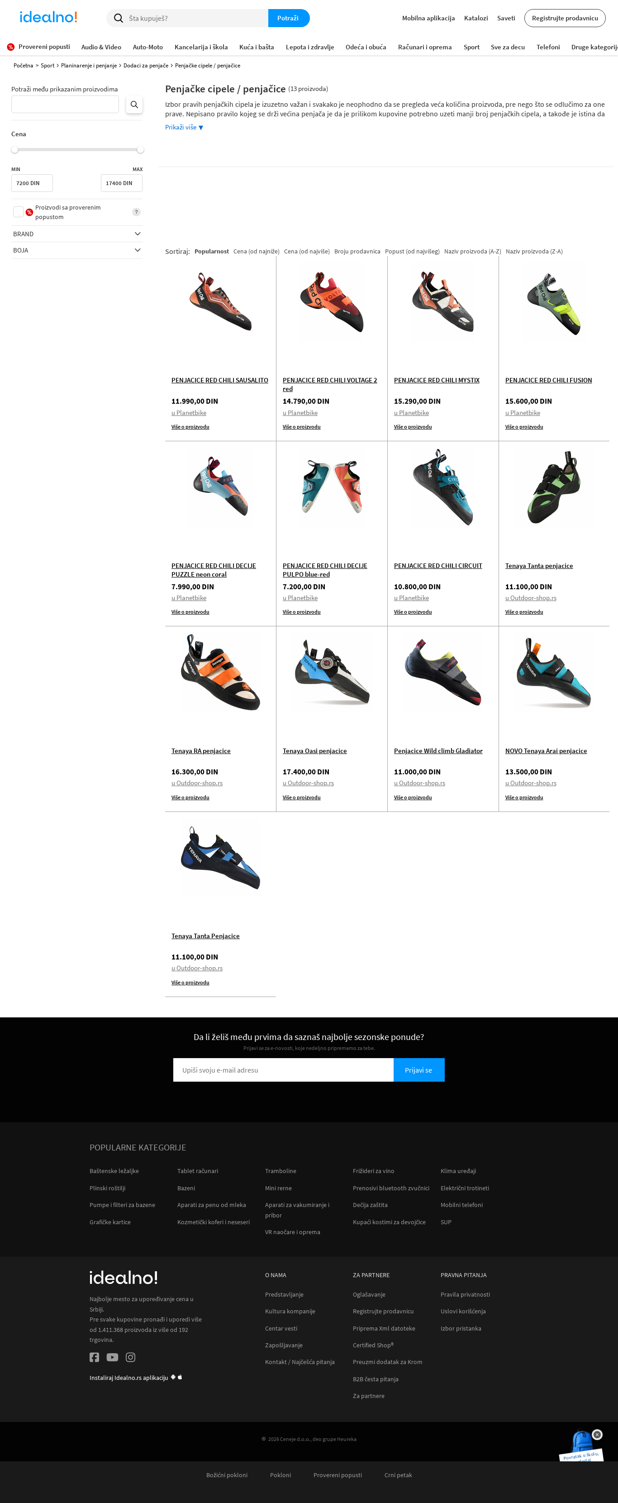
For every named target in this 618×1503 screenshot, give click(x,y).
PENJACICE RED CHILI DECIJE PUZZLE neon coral (213, 569)
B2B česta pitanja (376, 1379)
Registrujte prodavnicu (565, 18)
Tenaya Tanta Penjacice (205, 935)
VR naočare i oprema (292, 1232)
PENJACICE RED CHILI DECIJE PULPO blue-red (325, 569)
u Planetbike (188, 412)
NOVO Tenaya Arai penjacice (546, 750)
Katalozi (476, 18)
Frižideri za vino (374, 1171)
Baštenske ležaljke (114, 1171)
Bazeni (186, 1188)
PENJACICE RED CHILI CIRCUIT (438, 565)
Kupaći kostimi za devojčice (389, 1222)
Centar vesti (281, 1328)
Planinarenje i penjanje (89, 65)
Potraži (288, 18)
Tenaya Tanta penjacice (539, 565)
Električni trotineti (465, 1188)
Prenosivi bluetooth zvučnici (391, 1188)
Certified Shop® (373, 1345)
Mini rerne (278, 1188)
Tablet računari (197, 1171)
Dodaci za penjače (146, 65)
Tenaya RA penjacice (201, 750)
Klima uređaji (458, 1171)
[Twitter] (112, 1359)
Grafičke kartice (110, 1222)
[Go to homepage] (48, 18)
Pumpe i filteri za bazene (122, 1205)
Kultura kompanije (290, 1311)
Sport (47, 65)
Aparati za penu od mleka (211, 1205)
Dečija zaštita (370, 1205)
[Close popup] (597, 1434)
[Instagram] (130, 1359)
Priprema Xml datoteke (384, 1328)
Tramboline (280, 1171)
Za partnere (369, 1396)
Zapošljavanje (284, 1345)
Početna (23, 65)
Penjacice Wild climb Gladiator (438, 750)
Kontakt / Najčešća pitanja (300, 1362)
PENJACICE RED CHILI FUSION (548, 380)
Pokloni (280, 1475)
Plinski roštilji (107, 1188)
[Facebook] (94, 1359)
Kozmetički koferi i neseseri (213, 1222)
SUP (446, 1222)
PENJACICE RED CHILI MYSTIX (437, 380)
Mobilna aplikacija (428, 18)
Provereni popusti (338, 1475)
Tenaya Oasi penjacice (315, 750)
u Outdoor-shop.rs (530, 597)
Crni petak (398, 1475)
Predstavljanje (284, 1294)
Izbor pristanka (461, 1328)
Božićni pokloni (226, 1475)
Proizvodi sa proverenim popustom (68, 212)
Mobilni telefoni (462, 1205)
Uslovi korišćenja (463, 1311)
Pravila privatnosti (465, 1294)
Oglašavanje (369, 1294)
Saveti (506, 18)
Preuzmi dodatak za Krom (388, 1362)
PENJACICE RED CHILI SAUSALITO (219, 380)
